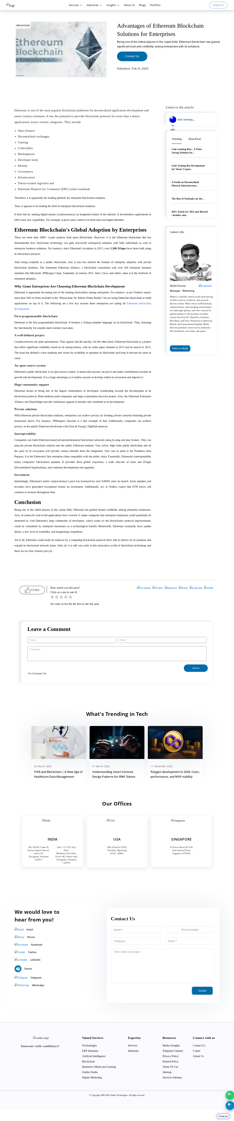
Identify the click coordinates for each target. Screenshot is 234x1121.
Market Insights (171, 1045)
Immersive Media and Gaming (99, 1066)
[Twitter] (157, 588)
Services (74, 5)
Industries (93, 5)
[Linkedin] (196, 588)
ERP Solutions (90, 1050)
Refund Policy (171, 1061)
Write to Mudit (180, 348)
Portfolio (155, 5)
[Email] (183, 588)
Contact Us (132, 56)
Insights (112, 5)
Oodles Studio (90, 1072)
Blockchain (88, 1061)
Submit (202, 990)
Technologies (89, 1045)
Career (196, 1050)
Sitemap (167, 1072)
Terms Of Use (170, 1066)
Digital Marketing (92, 1077)
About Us (129, 5)
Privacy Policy (171, 1056)
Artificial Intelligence (94, 1056)
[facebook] (144, 588)
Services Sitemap (172, 1077)
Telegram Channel (173, 1050)
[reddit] (208, 588)
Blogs (142, 5)
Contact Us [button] (218, 5)
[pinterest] (171, 588)
